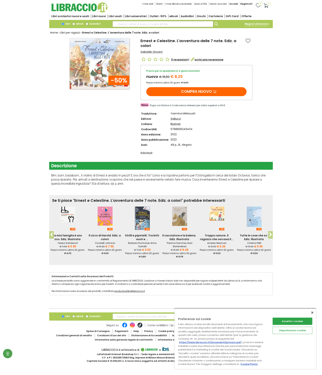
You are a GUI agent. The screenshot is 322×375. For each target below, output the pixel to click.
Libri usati (115, 16)
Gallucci (176, 119)
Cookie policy (166, 331)
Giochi (201, 16)
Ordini (159, 3)
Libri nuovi (99, 16)
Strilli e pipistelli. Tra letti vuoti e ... (142, 237)
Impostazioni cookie (292, 330)
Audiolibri (187, 16)
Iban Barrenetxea (183, 244)
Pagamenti (121, 331)
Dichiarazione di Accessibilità (149, 335)
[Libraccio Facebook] (124, 327)
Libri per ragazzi (70, 32)
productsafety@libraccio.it (129, 291)
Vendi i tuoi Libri (218, 3)
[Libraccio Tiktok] (140, 327)
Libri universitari (136, 16)
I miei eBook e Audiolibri (178, 3)
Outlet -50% (158, 16)
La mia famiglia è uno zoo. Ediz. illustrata (67, 237)
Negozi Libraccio (256, 24)
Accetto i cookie (292, 321)
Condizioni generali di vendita (74, 335)
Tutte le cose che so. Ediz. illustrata (254, 237)
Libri (67, 23)
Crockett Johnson (105, 243)
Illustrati (176, 124)
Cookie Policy (249, 364)
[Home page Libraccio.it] (79, 11)
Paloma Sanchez (176, 243)
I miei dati (147, 3)
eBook (173, 16)
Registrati (246, 3)
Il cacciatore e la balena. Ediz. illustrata (179, 237)
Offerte (246, 16)
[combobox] (163, 24)
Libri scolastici (70, 16)
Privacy (148, 331)
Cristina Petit (254, 243)
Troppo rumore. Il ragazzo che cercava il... (216, 237)
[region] (245, 338)
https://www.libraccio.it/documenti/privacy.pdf (210, 342)
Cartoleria (216, 16)
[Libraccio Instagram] (132, 327)
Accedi (233, 3)
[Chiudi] (312, 312)
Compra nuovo (196, 91)
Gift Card (232, 16)
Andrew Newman (217, 243)
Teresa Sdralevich (68, 243)
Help (136, 331)
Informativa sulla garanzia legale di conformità (124, 339)
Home (54, 32)
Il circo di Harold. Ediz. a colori (105, 237)
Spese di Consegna (98, 331)
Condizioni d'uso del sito (111, 335)
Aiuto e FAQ (200, 3)
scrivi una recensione (209, 59)
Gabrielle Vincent (152, 52)
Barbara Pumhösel (138, 243)
